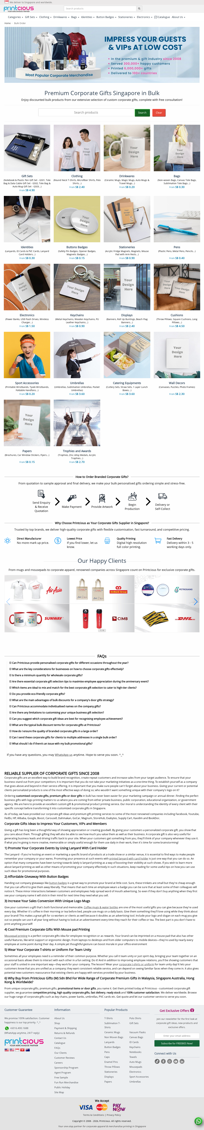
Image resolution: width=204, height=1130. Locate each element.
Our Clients (60, 1052)
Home (7, 23)
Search (142, 112)
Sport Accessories (139, 1076)
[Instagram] (170, 1061)
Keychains (134, 1047)
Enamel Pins (111, 1061)
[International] (6, 1051)
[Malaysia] (12, 1051)
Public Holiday (62, 1087)
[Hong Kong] (22, 1051)
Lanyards (109, 1042)
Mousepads (135, 1066)
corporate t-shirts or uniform (136, 964)
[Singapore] (17, 1051)
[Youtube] (176, 1061)
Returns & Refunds (64, 1033)
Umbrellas (135, 1081)
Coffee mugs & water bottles (101, 907)
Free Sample (61, 1077)
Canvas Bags (136, 1037)
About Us (59, 1018)
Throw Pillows (112, 1066)
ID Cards (134, 1042)
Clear (159, 112)
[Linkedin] (182, 1061)
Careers (58, 1062)
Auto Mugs (135, 1061)
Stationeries (110, 1071)
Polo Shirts (135, 1018)
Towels (133, 1056)
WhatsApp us (64, 755)
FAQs (57, 1047)
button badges (58, 883)
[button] (8, 602)
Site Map (59, 1092)
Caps (107, 1056)
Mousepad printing (15, 936)
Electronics (135, 1071)
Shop (57, 1023)
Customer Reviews (64, 1057)
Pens (107, 1052)
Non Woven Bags (113, 1037)
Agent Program (62, 1072)
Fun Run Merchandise (66, 1082)
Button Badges (112, 1047)
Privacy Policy (114, 1114)
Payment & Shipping (65, 1028)
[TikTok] (157, 1061)
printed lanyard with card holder (128, 858)
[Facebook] (164, 1061)
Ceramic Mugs (112, 1032)
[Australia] (28, 1051)
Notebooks (135, 1052)
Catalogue (163, 17)
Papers (108, 1081)
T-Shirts (108, 1018)
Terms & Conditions (93, 1114)
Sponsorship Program (66, 1067)
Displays (109, 1076)
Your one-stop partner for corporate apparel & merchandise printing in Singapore (102, 1126)
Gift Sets (133, 1023)
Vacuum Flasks (137, 1032)
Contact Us (60, 1038)
